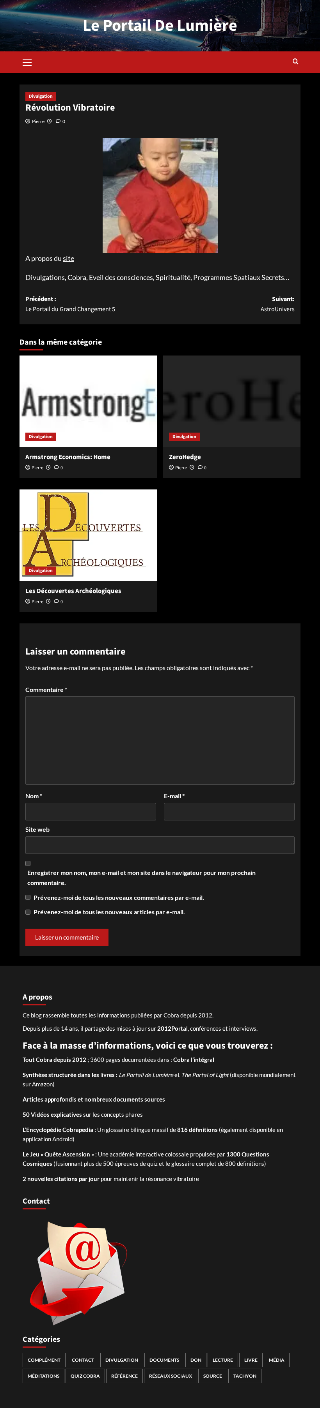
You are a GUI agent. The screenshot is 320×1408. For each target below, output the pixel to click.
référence (124, 1376)
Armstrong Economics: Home (67, 457)
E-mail (174, 795)
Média (276, 1360)
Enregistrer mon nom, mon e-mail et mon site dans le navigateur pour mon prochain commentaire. (141, 877)
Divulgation (41, 96)
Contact (83, 1360)
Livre (251, 1360)
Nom (33, 795)
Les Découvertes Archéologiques (73, 591)
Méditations (43, 1376)
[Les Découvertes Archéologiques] (88, 535)
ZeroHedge (185, 457)
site (68, 258)
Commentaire (46, 689)
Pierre (38, 121)
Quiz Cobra (85, 1376)
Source (212, 1376)
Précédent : (70, 304)
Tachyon (244, 1376)
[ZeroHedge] (232, 401)
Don (195, 1360)
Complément (44, 1360)
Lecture (223, 1360)
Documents (164, 1360)
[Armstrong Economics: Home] (88, 401)
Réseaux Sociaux (170, 1376)
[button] (27, 61)
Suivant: (278, 304)
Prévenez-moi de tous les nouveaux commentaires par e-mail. (119, 897)
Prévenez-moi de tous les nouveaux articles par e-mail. (109, 911)
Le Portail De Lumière (160, 25)
